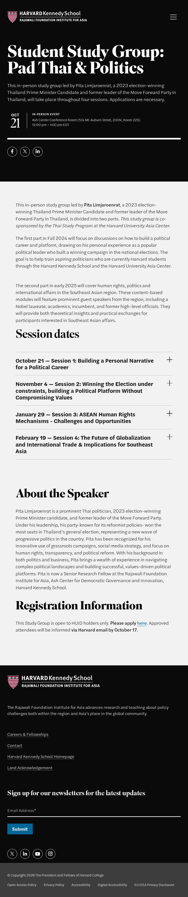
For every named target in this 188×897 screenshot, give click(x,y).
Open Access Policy (21, 884)
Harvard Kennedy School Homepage (40, 756)
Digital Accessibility (112, 884)
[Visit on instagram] (50, 854)
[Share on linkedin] (38, 152)
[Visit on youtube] (38, 854)
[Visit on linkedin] (25, 854)
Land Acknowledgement (30, 767)
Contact (14, 745)
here (142, 622)
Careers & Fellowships (27, 734)
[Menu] (173, 17)
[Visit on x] (12, 854)
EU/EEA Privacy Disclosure (154, 884)
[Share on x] (25, 152)
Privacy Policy (54, 884)
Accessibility (81, 884)
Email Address (15, 805)
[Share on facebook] (12, 152)
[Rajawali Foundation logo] (47, 17)
